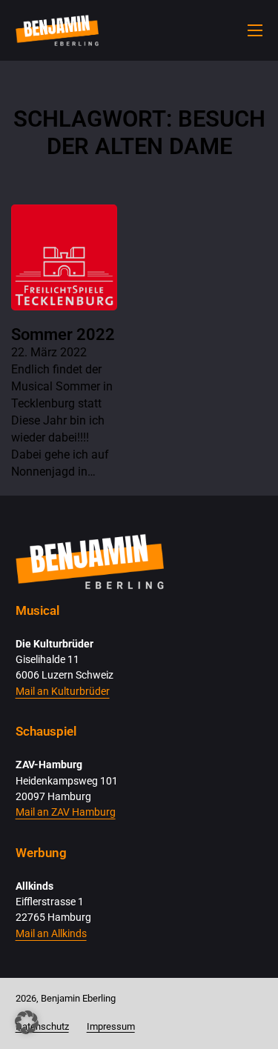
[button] (26, 1022)
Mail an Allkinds (51, 934)
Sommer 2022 (63, 334)
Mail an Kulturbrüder (63, 691)
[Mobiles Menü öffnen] (255, 30)
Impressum (111, 1026)
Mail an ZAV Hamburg (66, 812)
